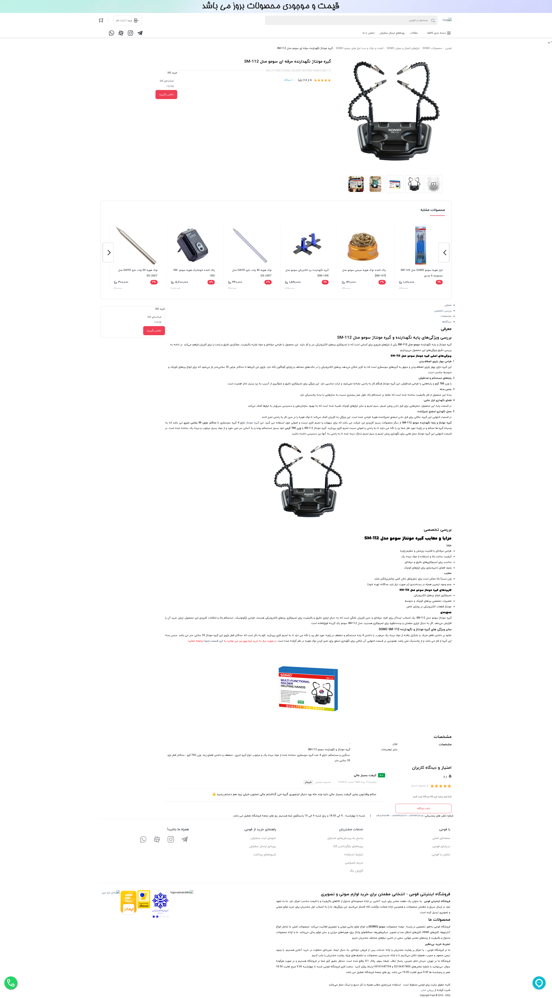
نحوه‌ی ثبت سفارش (263, 838)
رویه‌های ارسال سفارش (392, 33)
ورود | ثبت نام (124, 20)
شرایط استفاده (353, 855)
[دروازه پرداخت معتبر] (143, 905)
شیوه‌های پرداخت (264, 855)
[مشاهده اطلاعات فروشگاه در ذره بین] (111, 905)
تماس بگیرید (166, 94)
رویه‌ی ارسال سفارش (262, 846)
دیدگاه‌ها (447, 322)
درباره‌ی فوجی (441, 846)
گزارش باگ (356, 871)
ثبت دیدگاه (423, 808)
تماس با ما (369, 33)
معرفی (448, 305)
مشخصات (446, 316)
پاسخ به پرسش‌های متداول (345, 838)
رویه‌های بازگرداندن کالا (348, 846)
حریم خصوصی (354, 863)
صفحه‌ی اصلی (441, 838)
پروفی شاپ (427, 990)
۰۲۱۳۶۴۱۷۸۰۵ (416, 816)
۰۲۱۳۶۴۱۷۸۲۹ (399, 816)
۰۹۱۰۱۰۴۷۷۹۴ (382, 816)
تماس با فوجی (441, 855)
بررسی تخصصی (443, 311)
